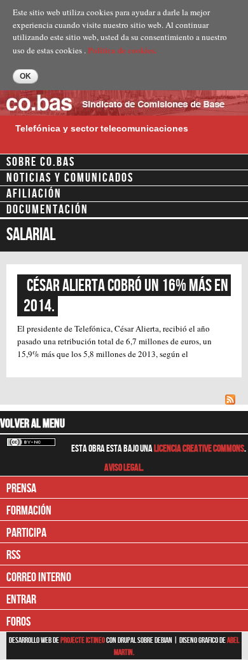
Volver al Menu (32, 423)
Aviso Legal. (124, 468)
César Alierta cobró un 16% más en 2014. (127, 296)
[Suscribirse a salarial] (231, 398)
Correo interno (38, 577)
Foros (18, 622)
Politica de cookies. (122, 50)
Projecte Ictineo (83, 640)
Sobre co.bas (40, 162)
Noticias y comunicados (70, 177)
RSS (13, 555)
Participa (26, 533)
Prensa (21, 488)
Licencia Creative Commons (199, 449)
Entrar (21, 599)
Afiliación (34, 193)
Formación (29, 510)
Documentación (47, 209)
